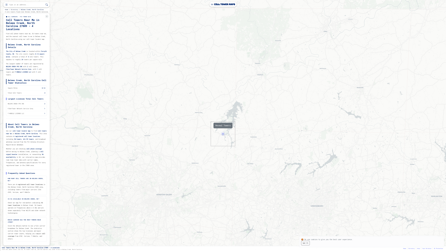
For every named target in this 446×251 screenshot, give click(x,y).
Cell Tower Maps (224, 4)
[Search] (46, 5)
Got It (305, 243)
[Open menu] (6, 4)
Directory (14, 9)
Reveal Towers (223, 125)
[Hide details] (47, 16)
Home (6, 9)
